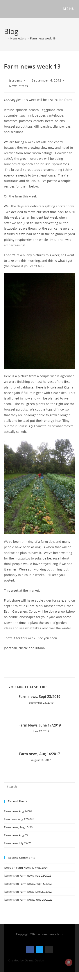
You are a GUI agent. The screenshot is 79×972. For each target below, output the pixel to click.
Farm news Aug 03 (16, 835)
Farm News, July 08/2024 (32, 868)
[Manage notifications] (68, 962)
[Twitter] (39, 949)
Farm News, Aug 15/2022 (36, 884)
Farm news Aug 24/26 (18, 811)
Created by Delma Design (26, 960)
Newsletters (18, 86)
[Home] (5, 38)
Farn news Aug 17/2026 (19, 819)
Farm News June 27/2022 (36, 892)
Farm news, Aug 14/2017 (39, 753)
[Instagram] (49, 949)
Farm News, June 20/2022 (36, 899)
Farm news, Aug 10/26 (18, 827)
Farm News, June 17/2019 (39, 725)
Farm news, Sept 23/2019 (39, 696)
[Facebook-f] (30, 949)
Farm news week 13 (43, 38)
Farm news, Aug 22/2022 (35, 875)
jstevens (15, 80)
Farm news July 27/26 (17, 843)
